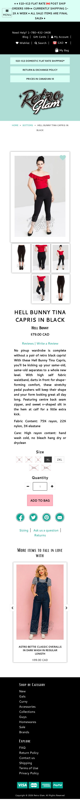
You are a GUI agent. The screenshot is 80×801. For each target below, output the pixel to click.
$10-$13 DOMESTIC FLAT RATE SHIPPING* (40, 60)
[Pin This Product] (47, 521)
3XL (33, 468)
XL (48, 459)
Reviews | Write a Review (40, 343)
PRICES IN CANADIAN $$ (40, 78)
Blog (25, 37)
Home (15, 125)
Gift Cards (39, 37)
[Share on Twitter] (33, 521)
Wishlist (24, 43)
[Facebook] (20, 521)
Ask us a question (45, 530)
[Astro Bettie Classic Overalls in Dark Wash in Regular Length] (40, 602)
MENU (7, 15)
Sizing (23, 530)
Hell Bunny (40, 328)
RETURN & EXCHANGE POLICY (40, 69)
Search (42, 43)
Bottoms (28, 125)
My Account (61, 37)
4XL (46, 468)
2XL (59, 459)
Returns (40, 535)
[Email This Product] (60, 521)
